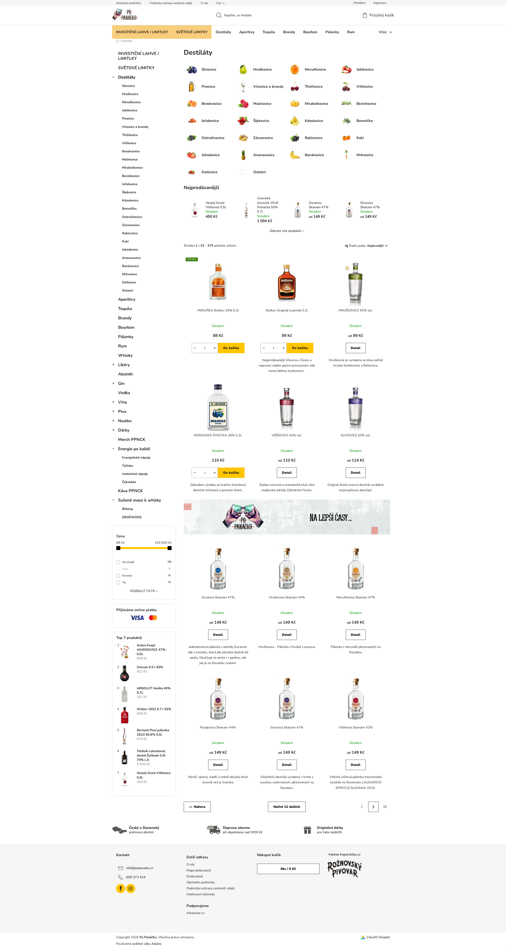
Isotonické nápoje (135, 474)
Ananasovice (131, 258)
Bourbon (126, 327)
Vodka (124, 393)
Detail (355, 348)
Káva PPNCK (130, 491)
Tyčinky (127, 466)
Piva (122, 411)
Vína (122, 402)
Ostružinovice (132, 217)
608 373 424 (136, 877)
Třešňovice (130, 135)
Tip (146, 582)
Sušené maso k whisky (139, 500)
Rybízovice (130, 233)
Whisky (125, 355)
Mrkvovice (129, 274)
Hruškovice (130, 94)
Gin (121, 383)
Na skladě (146, 562)
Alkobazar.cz (195, 913)
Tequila (125, 308)
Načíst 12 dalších (286, 807)
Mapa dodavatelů (198, 870)
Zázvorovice (131, 225)
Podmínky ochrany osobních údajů (171, 3)
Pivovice (128, 118)
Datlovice (129, 282)
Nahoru (199, 807)
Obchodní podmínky (128, 3)
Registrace (379, 3)
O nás (204, 3)
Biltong (127, 509)
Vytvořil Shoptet (378, 937)
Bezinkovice (131, 176)
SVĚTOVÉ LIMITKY (136, 68)
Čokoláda (129, 482)
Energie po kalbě (134, 449)
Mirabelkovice (132, 167)
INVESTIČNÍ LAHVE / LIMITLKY (138, 56)
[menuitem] (142, 32)
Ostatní (127, 290)
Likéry (124, 365)
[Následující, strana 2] (373, 807)
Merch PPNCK (131, 439)
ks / (288, 869)
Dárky (123, 430)
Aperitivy (126, 299)
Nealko (125, 421)
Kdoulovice (130, 200)
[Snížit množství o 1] (195, 348)
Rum (122, 346)
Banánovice (130, 266)
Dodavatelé (194, 876)
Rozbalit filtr (142, 591)
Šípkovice (129, 192)
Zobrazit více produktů (285, 231)
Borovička (129, 208)
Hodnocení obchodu (200, 894)
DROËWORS (132, 517)
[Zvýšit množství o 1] (215, 348)
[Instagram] (130, 888)
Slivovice (128, 86)
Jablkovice (129, 110)
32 (385, 807)
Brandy (125, 318)
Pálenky (125, 336)
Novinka (146, 576)
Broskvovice (131, 151)
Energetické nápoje (136, 457)
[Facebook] (120, 888)
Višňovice (129, 143)
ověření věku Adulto (146, 944)
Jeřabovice (130, 184)
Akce (146, 569)
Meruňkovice (131, 102)
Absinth (125, 374)
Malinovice (130, 159)
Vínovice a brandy (135, 127)
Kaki (125, 241)
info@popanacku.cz (139, 868)
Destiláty (126, 77)
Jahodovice (130, 249)
